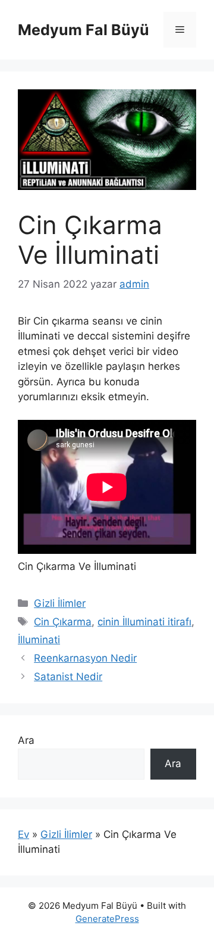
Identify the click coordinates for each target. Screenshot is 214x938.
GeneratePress (107, 918)
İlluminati (39, 640)
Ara (26, 740)
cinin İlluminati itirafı (144, 622)
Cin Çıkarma (63, 622)
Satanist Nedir (68, 677)
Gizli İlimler (60, 603)
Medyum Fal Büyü (83, 30)
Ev (23, 834)
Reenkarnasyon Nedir (85, 658)
